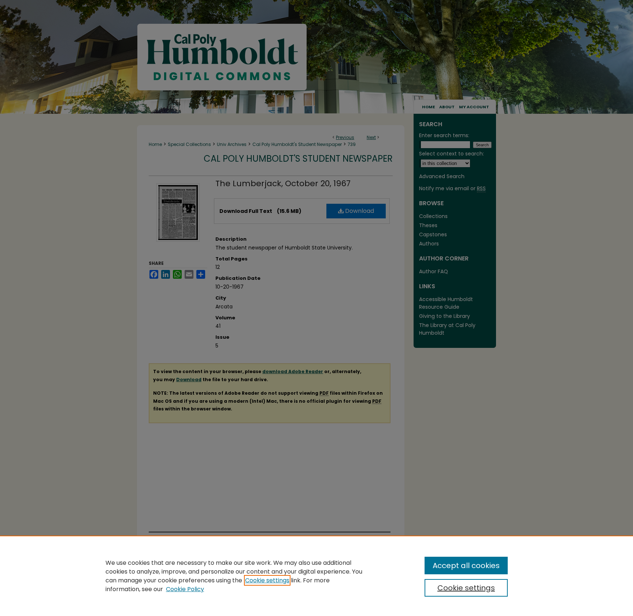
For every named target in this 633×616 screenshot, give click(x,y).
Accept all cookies (466, 565)
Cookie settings (267, 580)
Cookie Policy (185, 589)
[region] (316, 576)
